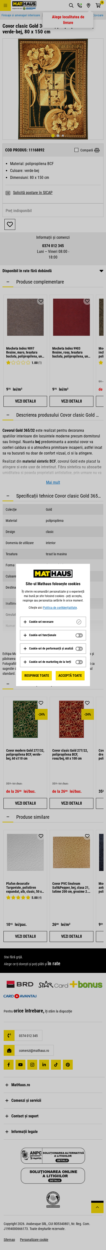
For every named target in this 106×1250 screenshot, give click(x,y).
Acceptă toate (70, 675)
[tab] (53, 622)
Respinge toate (36, 675)
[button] (38, 621)
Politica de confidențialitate (60, 607)
